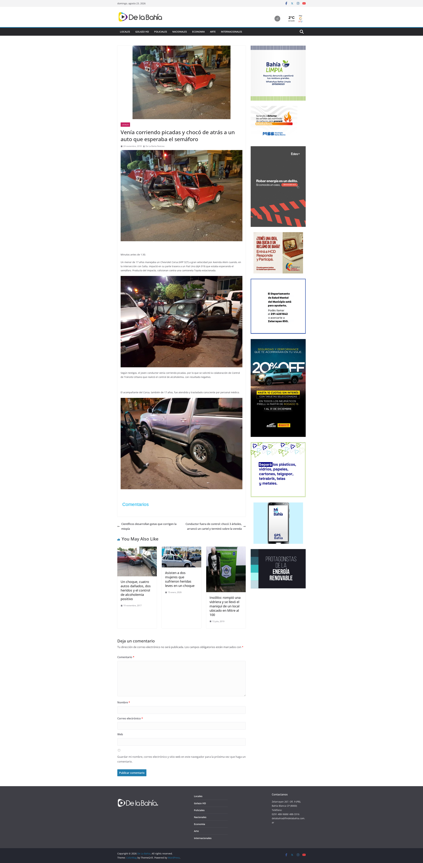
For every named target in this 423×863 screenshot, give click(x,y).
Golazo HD (142, 31)
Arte (213, 31)
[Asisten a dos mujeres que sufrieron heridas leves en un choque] (181, 549)
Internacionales (231, 31)
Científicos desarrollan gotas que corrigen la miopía (148, 526)
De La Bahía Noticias (155, 146)
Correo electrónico (130, 718)
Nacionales (179, 31)
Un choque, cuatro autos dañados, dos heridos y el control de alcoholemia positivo (136, 590)
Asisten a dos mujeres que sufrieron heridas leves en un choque (179, 579)
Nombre (123, 702)
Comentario (125, 657)
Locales (125, 31)
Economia (198, 31)
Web (120, 734)
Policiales (160, 31)
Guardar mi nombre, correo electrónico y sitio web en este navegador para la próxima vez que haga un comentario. (181, 759)
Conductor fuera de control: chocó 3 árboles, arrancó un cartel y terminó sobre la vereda (214, 526)
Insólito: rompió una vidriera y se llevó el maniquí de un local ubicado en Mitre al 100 (225, 606)
